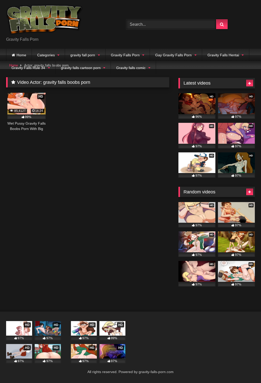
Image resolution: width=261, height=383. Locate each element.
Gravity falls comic (131, 68)
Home (21, 55)
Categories (46, 55)
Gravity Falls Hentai (223, 55)
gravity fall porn (82, 55)
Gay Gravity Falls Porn (173, 55)
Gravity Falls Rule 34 (28, 68)
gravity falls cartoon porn (81, 68)
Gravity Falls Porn (125, 55)
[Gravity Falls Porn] (58, 20)
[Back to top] (245, 368)
